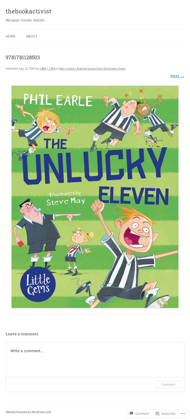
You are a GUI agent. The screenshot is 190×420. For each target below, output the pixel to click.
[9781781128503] (95, 197)
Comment (168, 384)
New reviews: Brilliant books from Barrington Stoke (92, 69)
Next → (177, 75)
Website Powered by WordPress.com (28, 411)
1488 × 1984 (47, 69)
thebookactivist (28, 11)
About (32, 36)
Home (11, 36)
